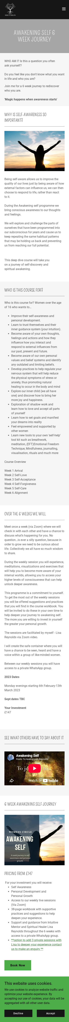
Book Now (17, 965)
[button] (64, 9)
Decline (18, 1013)
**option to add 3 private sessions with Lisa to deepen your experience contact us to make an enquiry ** (36, 944)
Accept (50, 1013)
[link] (10, 8)
